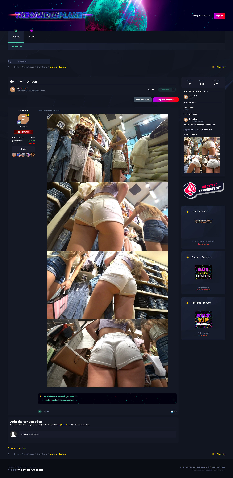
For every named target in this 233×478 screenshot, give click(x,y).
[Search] (10, 61)
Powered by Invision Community (208, 470)
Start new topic (142, 100)
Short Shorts (40, 91)
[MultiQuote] (40, 411)
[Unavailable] (107, 148)
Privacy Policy (15, 467)
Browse (16, 37)
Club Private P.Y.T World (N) (203, 242)
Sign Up (219, 16)
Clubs (31, 37)
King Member (203, 287)
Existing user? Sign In (201, 16)
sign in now (63, 424)
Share (153, 90)
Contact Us (30, 467)
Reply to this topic (166, 100)
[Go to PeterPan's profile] (12, 89)
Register (48, 400)
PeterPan (23, 110)
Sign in (57, 400)
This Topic (43, 61)
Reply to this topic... (31, 434)
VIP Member (203, 333)
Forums (18, 46)
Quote (46, 411)
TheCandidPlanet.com (30, 470)
